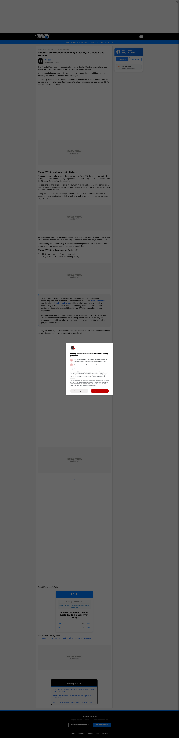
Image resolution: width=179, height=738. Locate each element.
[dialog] (89, 369)
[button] (89, 369)
